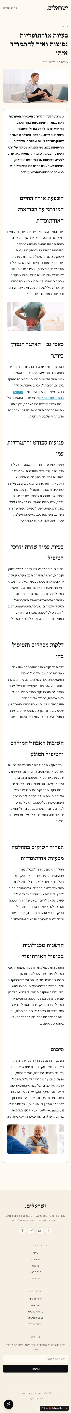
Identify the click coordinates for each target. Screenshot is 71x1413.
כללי (35, 1253)
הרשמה (36, 1368)
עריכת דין (35, 1259)
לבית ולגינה (35, 1278)
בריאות (64, 26)
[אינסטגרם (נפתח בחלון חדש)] (22, 1230)
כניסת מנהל (35, 1324)
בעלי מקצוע (35, 1272)
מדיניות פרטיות (35, 1311)
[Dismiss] (66, 1408)
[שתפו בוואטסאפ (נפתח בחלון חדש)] (31, 1230)
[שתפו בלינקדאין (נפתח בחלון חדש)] (39, 1230)
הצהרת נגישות (35, 1318)
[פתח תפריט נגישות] (8, 1404)
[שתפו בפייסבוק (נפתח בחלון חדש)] (48, 1230)
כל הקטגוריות (10, 8)
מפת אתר (35, 1305)
